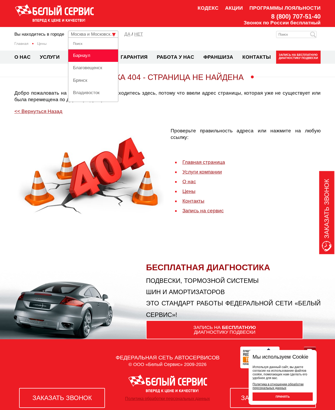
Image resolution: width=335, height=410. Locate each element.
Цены (189, 191)
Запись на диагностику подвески (298, 56)
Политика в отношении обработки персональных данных (278, 386)
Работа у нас (175, 57)
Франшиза (218, 57)
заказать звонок (62, 397)
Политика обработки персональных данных (167, 398)
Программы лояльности (285, 8)
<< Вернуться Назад (38, 111)
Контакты (256, 57)
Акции (234, 8)
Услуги (50, 57)
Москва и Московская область (94, 34)
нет (138, 34)
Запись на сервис (203, 210)
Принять (283, 396)
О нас (22, 57)
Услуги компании (202, 172)
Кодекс (208, 8)
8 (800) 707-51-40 (296, 16)
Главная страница (203, 162)
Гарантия (134, 57)
